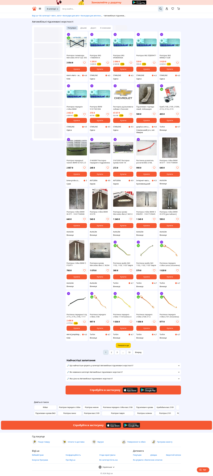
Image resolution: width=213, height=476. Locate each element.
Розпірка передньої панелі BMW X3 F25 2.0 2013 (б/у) (76, 161)
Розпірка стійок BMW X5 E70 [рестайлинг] (169, 213)
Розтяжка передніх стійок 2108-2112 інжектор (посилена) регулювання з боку (145, 315)
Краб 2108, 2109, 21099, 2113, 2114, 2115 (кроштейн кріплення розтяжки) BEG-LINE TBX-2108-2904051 (170, 108)
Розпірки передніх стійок (69, 407)
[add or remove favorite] (84, 62)
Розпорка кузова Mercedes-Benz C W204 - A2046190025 (99, 264)
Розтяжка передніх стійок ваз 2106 (118, 407)
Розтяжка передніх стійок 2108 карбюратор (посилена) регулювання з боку (100, 315)
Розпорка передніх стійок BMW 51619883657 (75, 108)
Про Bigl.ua (70, 460)
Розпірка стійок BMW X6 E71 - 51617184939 (169, 161)
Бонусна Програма (40, 460)
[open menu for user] (166, 9)
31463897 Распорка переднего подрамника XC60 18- (100, 161)
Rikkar (45, 407)
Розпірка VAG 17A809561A (95, 56)
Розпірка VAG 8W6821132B (165, 56)
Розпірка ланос (69, 413)
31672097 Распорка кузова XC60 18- (121, 161)
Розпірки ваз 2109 (91, 413)
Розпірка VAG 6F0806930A (118, 56)
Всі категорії (44, 15)
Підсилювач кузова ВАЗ (45, 413)
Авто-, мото (56, 15)
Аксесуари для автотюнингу (93, 15)
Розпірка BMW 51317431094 (96, 108)
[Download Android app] (148, 390)
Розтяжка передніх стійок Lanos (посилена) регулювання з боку (170, 264)
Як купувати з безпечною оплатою (147, 460)
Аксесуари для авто (71, 15)
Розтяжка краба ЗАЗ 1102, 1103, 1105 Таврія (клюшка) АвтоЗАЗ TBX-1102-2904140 (123, 264)
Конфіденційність (73, 455)
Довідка (153, 455)
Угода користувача (107, 455)
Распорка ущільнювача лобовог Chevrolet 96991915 (123, 108)
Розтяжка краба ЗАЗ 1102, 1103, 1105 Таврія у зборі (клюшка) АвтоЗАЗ (146, 264)
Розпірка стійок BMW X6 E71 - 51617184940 (75, 213)
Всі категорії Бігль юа (108, 460)
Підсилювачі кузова (144, 407)
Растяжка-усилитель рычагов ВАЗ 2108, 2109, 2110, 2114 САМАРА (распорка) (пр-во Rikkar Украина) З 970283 (146, 161)
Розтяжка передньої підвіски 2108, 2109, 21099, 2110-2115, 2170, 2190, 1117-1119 (77, 315)
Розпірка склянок (144, 413)
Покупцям (137, 455)
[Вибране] (172, 9)
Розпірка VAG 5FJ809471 (146, 55)
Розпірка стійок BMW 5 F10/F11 (76, 264)
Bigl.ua (35, 15)
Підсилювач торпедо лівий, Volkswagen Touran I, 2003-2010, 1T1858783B (145, 108)
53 (129, 352)
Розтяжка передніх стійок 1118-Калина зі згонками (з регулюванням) (122, 315)
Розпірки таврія (117, 413)
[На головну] (34, 10)
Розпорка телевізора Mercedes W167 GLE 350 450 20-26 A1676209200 (77, 56)
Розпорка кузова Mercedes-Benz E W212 (123, 213)
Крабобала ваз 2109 (165, 407)
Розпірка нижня (91, 407)
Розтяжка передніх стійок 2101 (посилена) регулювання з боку (169, 315)
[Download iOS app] (130, 390)
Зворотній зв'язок (173, 455)
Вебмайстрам (38, 455)
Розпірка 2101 (165, 413)
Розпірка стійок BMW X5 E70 (99, 213)
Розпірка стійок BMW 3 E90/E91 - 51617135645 (146, 213)
